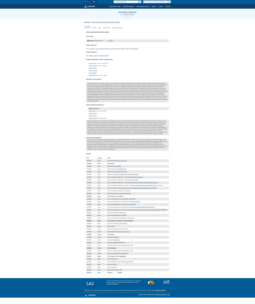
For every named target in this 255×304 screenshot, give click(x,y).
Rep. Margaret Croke (122, 169)
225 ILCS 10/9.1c (93, 73)
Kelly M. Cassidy (116, 48)
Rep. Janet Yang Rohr (122, 223)
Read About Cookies (160, 290)
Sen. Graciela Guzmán (128, 261)
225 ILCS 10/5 (92, 65)
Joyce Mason (92, 48)
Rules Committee (117, 166)
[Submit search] (169, 2)
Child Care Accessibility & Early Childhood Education (125, 174)
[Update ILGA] (140, 2)
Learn (168, 294)
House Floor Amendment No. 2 (94, 137)
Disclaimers (163, 294)
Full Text (94, 27)
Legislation (126, 14)
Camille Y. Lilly (124, 48)
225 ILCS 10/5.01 (93, 68)
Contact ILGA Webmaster (112, 284)
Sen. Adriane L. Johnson (124, 231)
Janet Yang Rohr (134, 48)
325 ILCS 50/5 (92, 75)
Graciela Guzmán (104, 55)
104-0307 (110, 40)
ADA (158, 294)
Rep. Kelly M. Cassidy (122, 171)
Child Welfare (116, 239)
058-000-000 (123, 256)
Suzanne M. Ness (100, 48)
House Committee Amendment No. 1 (95, 104)
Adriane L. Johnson (93, 55)
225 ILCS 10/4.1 (92, 63)
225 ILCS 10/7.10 (93, 70)
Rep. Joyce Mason (122, 160)
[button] (114, 6)
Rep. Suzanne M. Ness (125, 193)
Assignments (116, 237)
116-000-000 (130, 220)
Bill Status (87, 27)
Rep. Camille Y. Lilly (121, 212)
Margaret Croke (108, 48)
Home (121, 14)
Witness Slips (106, 27)
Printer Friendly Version (117, 27)
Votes (99, 27)
